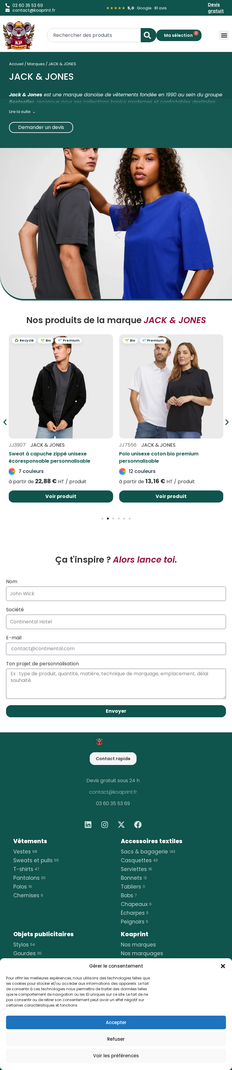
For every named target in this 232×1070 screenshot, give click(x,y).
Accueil (16, 64)
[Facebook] (138, 824)
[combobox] (94, 35)
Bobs (129, 895)
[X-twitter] (121, 824)
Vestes (25, 851)
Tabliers (133, 886)
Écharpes (135, 913)
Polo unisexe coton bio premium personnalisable (158, 457)
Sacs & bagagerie (148, 851)
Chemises (28, 895)
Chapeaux (136, 904)
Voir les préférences (116, 1055)
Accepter (116, 1022)
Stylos (24, 944)
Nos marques (138, 944)
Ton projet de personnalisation (42, 664)
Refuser (116, 1039)
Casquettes (139, 860)
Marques (36, 64)
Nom (11, 582)
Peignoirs (134, 921)
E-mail (13, 638)
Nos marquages (142, 953)
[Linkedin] (88, 824)
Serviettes (136, 869)
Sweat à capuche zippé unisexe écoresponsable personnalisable (49, 457)
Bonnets (134, 878)
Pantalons (29, 878)
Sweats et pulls (36, 860)
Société (15, 610)
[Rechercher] (148, 35)
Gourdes (27, 953)
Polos (22, 886)
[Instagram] (104, 824)
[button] (223, 966)
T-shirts (26, 869)
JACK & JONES (48, 445)
